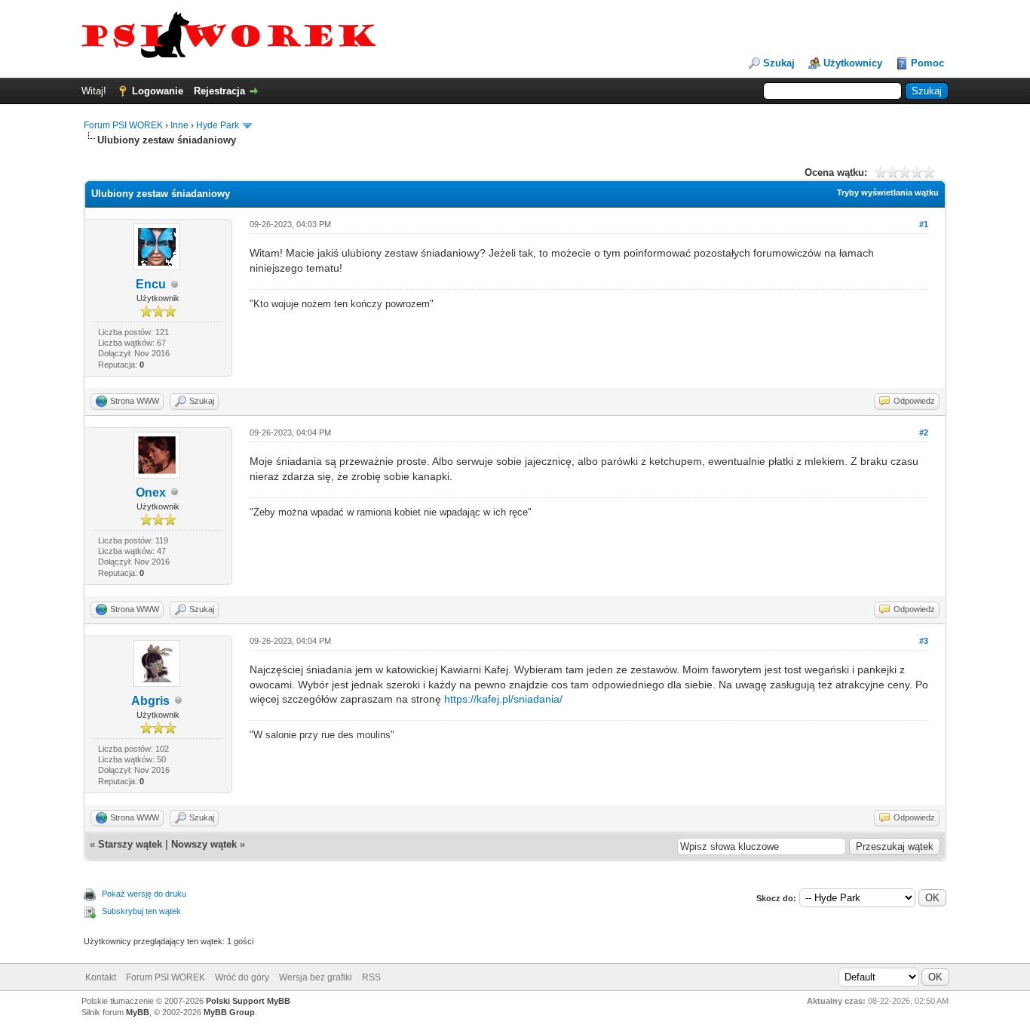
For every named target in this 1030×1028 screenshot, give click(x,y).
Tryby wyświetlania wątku (888, 192)
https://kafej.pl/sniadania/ (503, 699)
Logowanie (157, 91)
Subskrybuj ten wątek (141, 911)
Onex (151, 492)
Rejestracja (219, 91)
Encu (151, 284)
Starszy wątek (130, 844)
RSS (371, 977)
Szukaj (779, 63)
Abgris (150, 700)
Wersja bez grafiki (315, 977)
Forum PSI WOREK (123, 125)
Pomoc (927, 63)
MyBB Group (229, 1012)
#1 (923, 224)
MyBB (137, 1012)
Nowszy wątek (204, 844)
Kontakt (100, 977)
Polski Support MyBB (248, 1000)
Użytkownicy (852, 63)
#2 (923, 432)
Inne (179, 125)
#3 (923, 640)
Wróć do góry (242, 977)
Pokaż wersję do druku (144, 893)
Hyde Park (217, 125)
